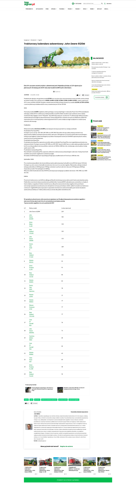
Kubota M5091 (31, 281)
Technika (61, 9)
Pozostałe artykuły (99, 97)
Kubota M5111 (31, 261)
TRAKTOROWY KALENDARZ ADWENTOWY (49, 399)
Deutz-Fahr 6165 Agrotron (31, 288)
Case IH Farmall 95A (31, 346)
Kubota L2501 (31, 295)
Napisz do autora (66, 446)
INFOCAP (99, 9)
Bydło (84, 9)
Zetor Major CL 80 (31, 224)
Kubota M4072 (31, 300)
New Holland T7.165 (31, 255)
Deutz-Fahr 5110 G (31, 246)
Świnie (92, 9)
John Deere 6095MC (31, 330)
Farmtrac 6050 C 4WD (31, 338)
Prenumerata (29, 9)
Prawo (70, 9)
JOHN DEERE (37, 399)
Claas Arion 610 (30, 359)
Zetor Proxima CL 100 (31, 366)
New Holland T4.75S (31, 274)
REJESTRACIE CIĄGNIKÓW (74, 399)
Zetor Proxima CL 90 (31, 267)
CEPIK (31, 399)
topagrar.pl (26, 40)
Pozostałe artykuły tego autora (79, 412)
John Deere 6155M (31, 216)
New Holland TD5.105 (31, 314)
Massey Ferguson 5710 (31, 307)
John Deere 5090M (31, 238)
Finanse (77, 9)
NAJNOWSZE (98, 58)
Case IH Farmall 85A (31, 322)
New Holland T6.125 (31, 374)
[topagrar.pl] (29, 3)
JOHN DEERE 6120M (63, 399)
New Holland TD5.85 (31, 231)
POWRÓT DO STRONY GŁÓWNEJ (68, 480)
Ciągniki (40, 40)
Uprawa (53, 9)
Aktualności (39, 9)
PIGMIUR (26, 399)
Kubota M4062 (31, 353)
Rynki (47, 9)
